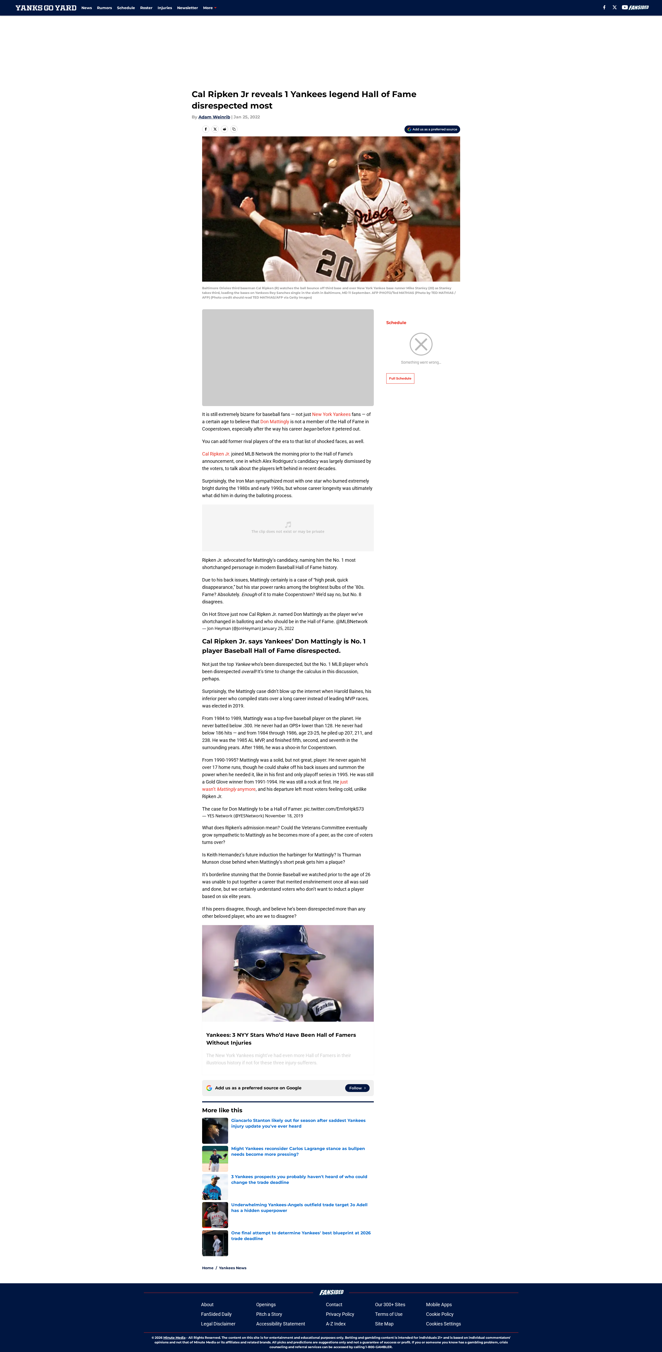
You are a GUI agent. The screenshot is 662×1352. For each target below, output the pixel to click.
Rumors (104, 7)
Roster (146, 7)
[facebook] (604, 7)
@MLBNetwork (352, 621)
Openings (266, 1304)
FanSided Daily (216, 1314)
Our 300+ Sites (390, 1304)
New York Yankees (331, 414)
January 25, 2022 (278, 628)
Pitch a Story (269, 1314)
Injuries (165, 7)
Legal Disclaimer (218, 1323)
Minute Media (174, 1338)
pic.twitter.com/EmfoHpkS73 (334, 809)
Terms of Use (389, 1314)
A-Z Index (336, 1323)
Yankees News (232, 1268)
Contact (334, 1304)
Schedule (126, 7)
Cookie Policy (440, 1314)
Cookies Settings (443, 1323)
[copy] (233, 129)
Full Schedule (400, 378)
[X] (615, 7)
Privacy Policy (340, 1314)
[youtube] (625, 7)
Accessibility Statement (280, 1323)
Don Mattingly (274, 421)
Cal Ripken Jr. (216, 454)
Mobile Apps (439, 1304)
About (207, 1304)
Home (208, 1268)
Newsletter (187, 7)
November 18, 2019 (284, 816)
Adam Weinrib (214, 117)
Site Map (384, 1323)
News (86, 7)
